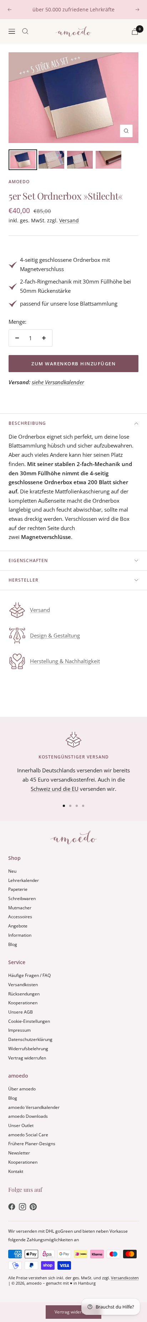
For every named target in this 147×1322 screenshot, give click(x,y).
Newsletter (19, 1153)
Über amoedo (22, 1089)
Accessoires (20, 917)
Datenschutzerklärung (30, 1039)
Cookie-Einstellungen (29, 1021)
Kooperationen (22, 1003)
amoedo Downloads (28, 1116)
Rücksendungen (24, 994)
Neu (12, 871)
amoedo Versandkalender (34, 1107)
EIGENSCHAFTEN (28, 560)
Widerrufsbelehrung (28, 1049)
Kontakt (15, 1171)
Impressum (19, 1030)
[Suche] (25, 31)
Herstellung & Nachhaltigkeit (65, 661)
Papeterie (17, 889)
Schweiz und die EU (54, 788)
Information (19, 935)
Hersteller (24, 580)
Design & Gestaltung (55, 635)
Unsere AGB (20, 1012)
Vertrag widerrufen (27, 1058)
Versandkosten (23, 985)
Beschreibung (27, 423)
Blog (12, 944)
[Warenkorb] (134, 31)
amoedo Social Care (28, 1135)
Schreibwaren (22, 898)
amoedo (19, 182)
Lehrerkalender (23, 880)
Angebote (17, 926)
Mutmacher (19, 908)
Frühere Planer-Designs (31, 1144)
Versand (69, 220)
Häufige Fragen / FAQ (29, 975)
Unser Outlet (21, 1125)
